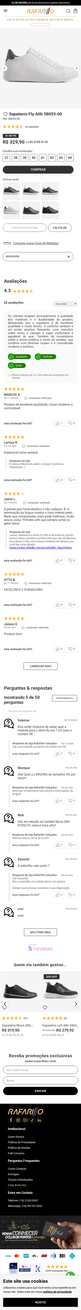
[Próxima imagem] (77, 68)
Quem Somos (16, 1136)
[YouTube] (25, 1120)
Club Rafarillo (17, 1185)
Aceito (40, 1302)
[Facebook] (11, 1120)
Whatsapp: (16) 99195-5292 (25, 1206)
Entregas (13, 1174)
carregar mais (41, 666)
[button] (6, 157)
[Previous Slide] (5, 1003)
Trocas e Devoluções (20, 1179)
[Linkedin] (39, 1120)
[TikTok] (32, 1120)
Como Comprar (17, 1168)
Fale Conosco (16, 1153)
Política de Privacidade (21, 1142)
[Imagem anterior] (4, 68)
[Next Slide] (75, 1003)
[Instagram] (18, 1120)
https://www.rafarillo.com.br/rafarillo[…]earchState (40, 547)
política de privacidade (57, 1291)
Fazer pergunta (64, 698)
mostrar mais (40, 932)
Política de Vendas (19, 1147)
